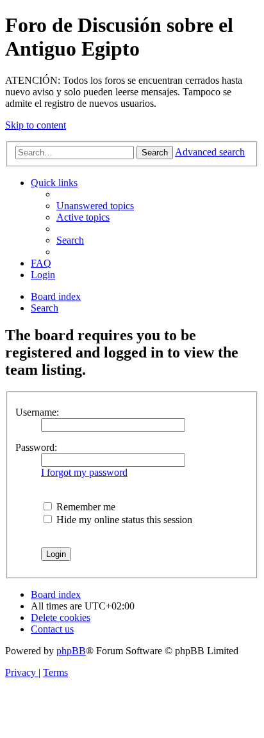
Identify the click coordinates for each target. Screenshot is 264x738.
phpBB (71, 650)
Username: (37, 412)
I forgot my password (84, 472)
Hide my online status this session (123, 519)
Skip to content (35, 125)
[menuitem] (95, 205)
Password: (36, 447)
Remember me (84, 506)
